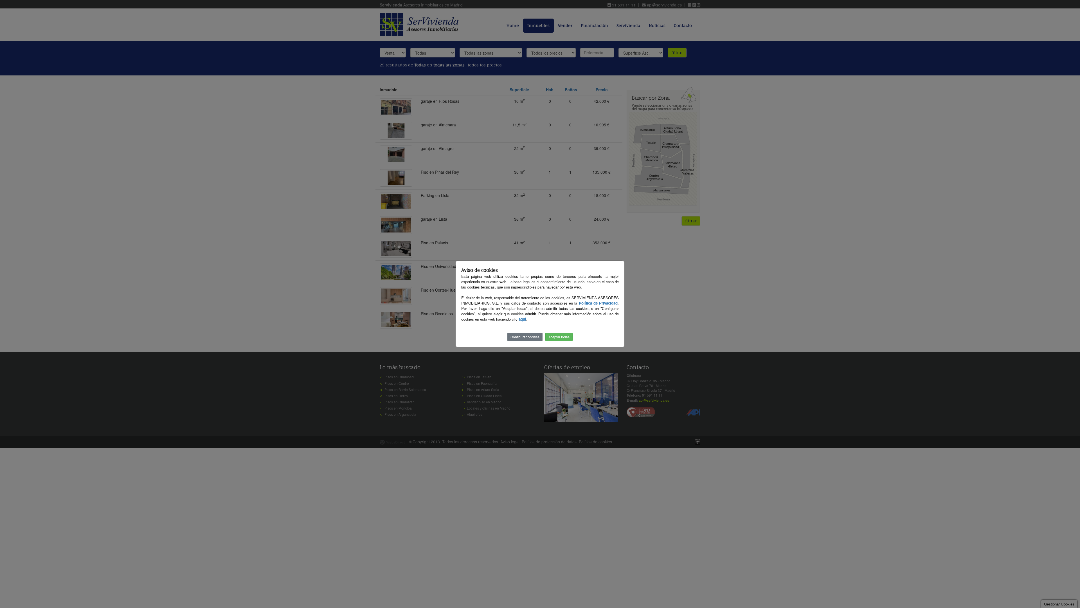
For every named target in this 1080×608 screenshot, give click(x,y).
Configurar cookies (524, 336)
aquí (522, 319)
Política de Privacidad (598, 303)
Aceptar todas (559, 336)
